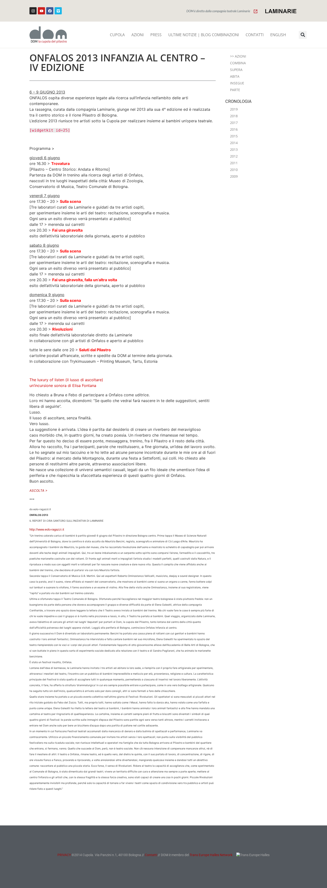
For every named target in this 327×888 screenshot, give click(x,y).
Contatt (150, 855)
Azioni (137, 34)
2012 (234, 156)
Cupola (117, 34)
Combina (238, 63)
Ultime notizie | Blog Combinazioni (203, 34)
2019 (234, 109)
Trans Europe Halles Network (211, 855)
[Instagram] (33, 10)
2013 (234, 149)
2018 (234, 116)
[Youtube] (41, 10)
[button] (303, 35)
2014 (234, 142)
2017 (234, 122)
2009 (234, 176)
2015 (234, 136)
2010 (234, 169)
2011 (234, 163)
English (278, 34)
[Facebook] (49, 10)
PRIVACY (64, 855)
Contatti (255, 34)
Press (156, 34)
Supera (236, 69)
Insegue (237, 83)
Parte (235, 90)
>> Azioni (238, 56)
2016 (234, 129)
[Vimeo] (58, 10)
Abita (234, 76)
